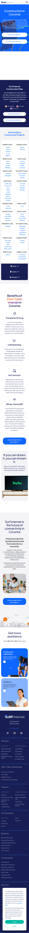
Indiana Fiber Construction (8, 864)
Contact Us (4, 795)
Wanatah (22, 188)
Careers (3, 826)
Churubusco (22, 254)
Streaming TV (4, 754)
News (16, 818)
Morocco (8, 218)
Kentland (8, 214)
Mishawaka (22, 226)
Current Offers (19, 749)
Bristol (8, 161)
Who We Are (4, 823)
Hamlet (8, 242)
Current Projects (5, 862)
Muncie (22, 147)
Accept (14, 922)
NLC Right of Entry (19, 759)
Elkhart (8, 163)
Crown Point (8, 186)
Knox (8, 244)
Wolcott (8, 254)
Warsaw (22, 178)
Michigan (14, 277)
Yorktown (22, 149)
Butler (8, 149)
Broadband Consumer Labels (6, 757)
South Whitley (22, 259)
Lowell (8, 192)
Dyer (8, 188)
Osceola (22, 228)
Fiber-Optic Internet (6, 749)
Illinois (14, 266)
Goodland (22, 163)
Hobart (8, 190)
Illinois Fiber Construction (7, 867)
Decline (14, 926)
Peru (22, 206)
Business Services (5, 845)
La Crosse (22, 183)
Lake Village (8, 216)
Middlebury (8, 168)
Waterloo (8, 155)
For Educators (18, 751)
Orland (22, 242)
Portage (22, 216)
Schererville (8, 198)
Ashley (8, 147)
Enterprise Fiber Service (7, 840)
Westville (22, 190)
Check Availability (14, 34)
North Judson (8, 249)
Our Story (3, 821)
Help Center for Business (5, 800)
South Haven (22, 218)
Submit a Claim (5, 872)
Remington (8, 175)
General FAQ (4, 804)
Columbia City (22, 257)
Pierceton (22, 175)
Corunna (8, 151)
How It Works (4, 774)
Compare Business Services (8, 843)
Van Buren (22, 168)
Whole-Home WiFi (5, 751)
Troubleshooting (5, 806)
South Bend (22, 232)
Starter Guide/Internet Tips (20, 798)
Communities (18, 801)
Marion (22, 165)
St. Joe (8, 153)
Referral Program (19, 756)
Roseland (22, 230)
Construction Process (6, 877)
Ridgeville (8, 226)
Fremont (22, 240)
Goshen (8, 165)
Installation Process (6, 777)
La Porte (22, 186)
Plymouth (8, 208)
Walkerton (22, 234)
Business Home (5, 848)
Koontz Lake (8, 246)
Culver (8, 206)
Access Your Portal (20, 795)
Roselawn (8, 220)
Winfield (8, 200)
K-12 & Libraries (5, 850)
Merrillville (8, 194)
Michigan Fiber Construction (8, 870)
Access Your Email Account (19, 805)
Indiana (14, 272)
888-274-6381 (14, 728)
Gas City (22, 161)
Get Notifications (14, 41)
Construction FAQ (5, 875)
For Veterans (18, 754)
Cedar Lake (8, 183)
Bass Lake (8, 240)
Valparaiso (22, 220)
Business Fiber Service (7, 837)
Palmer (8, 196)
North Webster (22, 173)
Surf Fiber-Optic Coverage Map (9, 779)
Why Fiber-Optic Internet (7, 772)
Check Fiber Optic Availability (14, 441)
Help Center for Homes (7, 797)
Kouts (22, 214)
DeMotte (7, 173)
